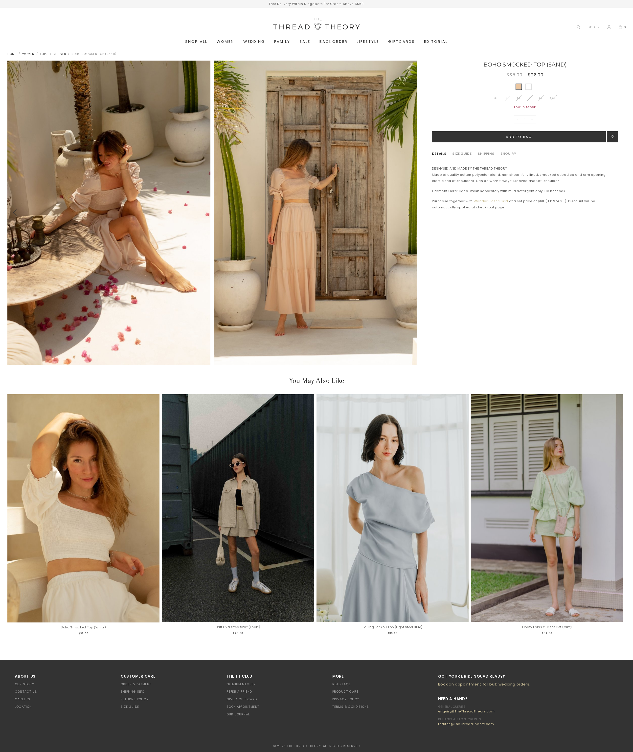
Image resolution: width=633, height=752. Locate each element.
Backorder (333, 41)
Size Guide (130, 707)
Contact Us (26, 691)
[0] (620, 27)
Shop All (196, 41)
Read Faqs (341, 684)
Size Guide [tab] (462, 153)
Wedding (254, 41)
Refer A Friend (239, 691)
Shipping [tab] (486, 153)
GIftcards (401, 41)
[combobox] (592, 27)
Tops (44, 54)
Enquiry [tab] (508, 153)
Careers (22, 699)
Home (12, 54)
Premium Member (241, 684)
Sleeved (59, 54)
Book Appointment (242, 707)
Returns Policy (135, 699)
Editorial (436, 41)
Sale (304, 41)
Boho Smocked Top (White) (83, 627)
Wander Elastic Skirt (491, 201)
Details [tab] (439, 153)
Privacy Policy (346, 699)
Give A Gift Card (241, 699)
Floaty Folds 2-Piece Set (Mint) (547, 627)
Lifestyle (368, 41)
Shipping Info (133, 691)
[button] (14, 213)
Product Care (345, 691)
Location (23, 707)
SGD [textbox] (591, 27)
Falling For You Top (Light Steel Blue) (393, 627)
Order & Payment (136, 684)
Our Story (24, 684)
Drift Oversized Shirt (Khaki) (238, 627)
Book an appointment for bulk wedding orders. (484, 684)
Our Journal (238, 714)
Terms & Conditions (350, 707)
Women (225, 41)
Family (282, 41)
